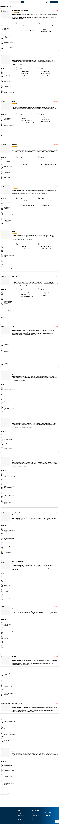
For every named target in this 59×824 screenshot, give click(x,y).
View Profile (55, 10)
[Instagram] (50, 815)
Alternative (20, 817)
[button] (47, 2)
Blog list (19, 819)
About (19, 813)
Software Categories (22, 815)
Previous (2, 793)
